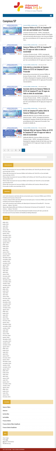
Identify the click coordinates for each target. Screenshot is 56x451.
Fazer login (6, 438)
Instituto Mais (34, 25)
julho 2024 (5, 244)
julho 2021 (5, 311)
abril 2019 (5, 354)
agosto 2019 (6, 346)
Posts (5, 440)
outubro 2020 (6, 328)
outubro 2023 (6, 261)
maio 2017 (5, 380)
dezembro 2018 (7, 361)
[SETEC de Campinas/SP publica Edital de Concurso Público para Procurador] (12, 117)
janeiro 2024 (6, 255)
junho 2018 (6, 372)
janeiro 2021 (6, 322)
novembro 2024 (7, 237)
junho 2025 (6, 224)
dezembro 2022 (7, 280)
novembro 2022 (7, 282)
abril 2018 (5, 376)
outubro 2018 (6, 365)
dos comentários (8, 441)
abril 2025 (5, 228)
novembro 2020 (7, 326)
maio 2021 (5, 315)
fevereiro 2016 (6, 397)
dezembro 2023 (7, 257)
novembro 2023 (7, 259)
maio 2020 (5, 330)
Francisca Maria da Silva (9, 199)
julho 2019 (5, 348)
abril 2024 (5, 250)
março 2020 (6, 333)
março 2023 (6, 274)
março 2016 (6, 395)
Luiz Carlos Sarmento (8, 196)
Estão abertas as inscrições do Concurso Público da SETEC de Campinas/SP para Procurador (35, 69)
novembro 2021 (7, 304)
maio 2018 (5, 374)
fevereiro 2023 (6, 276)
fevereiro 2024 (6, 254)
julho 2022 (5, 289)
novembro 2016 (7, 384)
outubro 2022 (6, 283)
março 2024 (6, 252)
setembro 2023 (7, 263)
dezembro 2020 (7, 324)
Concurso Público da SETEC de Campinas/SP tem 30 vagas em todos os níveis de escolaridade (37, 49)
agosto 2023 (6, 265)
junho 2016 (6, 391)
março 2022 (6, 296)
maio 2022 (5, 293)
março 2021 (6, 319)
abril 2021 (5, 317)
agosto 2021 (6, 309)
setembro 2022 (7, 285)
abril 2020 (5, 332)
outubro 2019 (6, 343)
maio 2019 (5, 352)
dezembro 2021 (7, 302)
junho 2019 (6, 350)
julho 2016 (5, 389)
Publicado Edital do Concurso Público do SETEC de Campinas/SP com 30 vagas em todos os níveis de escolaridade (38, 132)
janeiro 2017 (6, 382)
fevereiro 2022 (6, 298)
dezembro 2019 (7, 339)
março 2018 (6, 378)
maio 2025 (5, 226)
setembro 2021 (7, 307)
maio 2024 (5, 248)
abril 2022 (5, 294)
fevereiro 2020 (6, 335)
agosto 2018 (6, 369)
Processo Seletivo (7, 421)
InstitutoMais (6, 417)
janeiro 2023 (6, 278)
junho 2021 (6, 313)
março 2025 (6, 230)
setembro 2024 (7, 241)
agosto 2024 (6, 243)
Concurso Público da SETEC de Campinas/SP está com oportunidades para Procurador (37, 28)
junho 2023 (6, 269)
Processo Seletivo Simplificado (10, 427)
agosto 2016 (6, 387)
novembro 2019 (7, 341)
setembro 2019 (7, 345)
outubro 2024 (6, 239)
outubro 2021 (6, 306)
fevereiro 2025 (6, 231)
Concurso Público (27, 25)
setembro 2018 (7, 367)
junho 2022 (6, 291)
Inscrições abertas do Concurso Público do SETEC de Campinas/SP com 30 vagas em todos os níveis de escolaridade (36, 91)
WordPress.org (7, 443)
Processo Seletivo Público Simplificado (11, 424)
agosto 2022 (6, 287)
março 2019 (6, 356)
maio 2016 (5, 393)
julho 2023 (5, 267)
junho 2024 (6, 246)
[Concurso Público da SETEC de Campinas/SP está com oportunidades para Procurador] (12, 34)
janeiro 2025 (6, 233)
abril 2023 (5, 272)
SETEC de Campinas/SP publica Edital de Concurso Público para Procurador (36, 111)
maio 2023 (5, 270)
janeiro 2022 (6, 300)
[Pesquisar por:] (26, 157)
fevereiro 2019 (6, 358)
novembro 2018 (7, 363)
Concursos (5, 410)
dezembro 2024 (7, 235)
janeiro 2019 (6, 359)
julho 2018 (5, 371)
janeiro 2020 (6, 337)
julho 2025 (5, 222)
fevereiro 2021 (6, 320)
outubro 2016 (6, 385)
